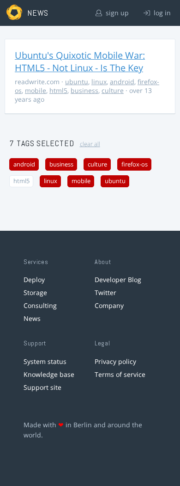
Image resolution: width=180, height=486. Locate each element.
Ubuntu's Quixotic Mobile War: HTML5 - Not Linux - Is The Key (80, 61)
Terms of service (120, 374)
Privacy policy (115, 361)
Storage (35, 292)
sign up (116, 12)
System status (45, 361)
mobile (35, 90)
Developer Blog (118, 279)
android (122, 81)
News (32, 318)
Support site (42, 387)
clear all (90, 144)
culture (113, 90)
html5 (58, 90)
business (84, 90)
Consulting (40, 305)
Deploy (34, 279)
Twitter (105, 292)
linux (99, 81)
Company (109, 305)
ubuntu (76, 81)
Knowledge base (49, 374)
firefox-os (134, 164)
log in (161, 12)
